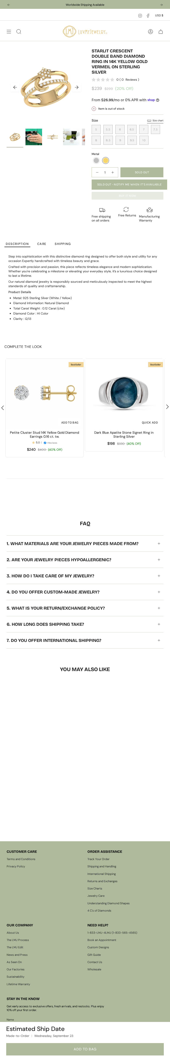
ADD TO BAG (85, 1049)
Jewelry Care (95, 896)
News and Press (17, 955)
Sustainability (15, 977)
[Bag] (161, 31)
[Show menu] (8, 31)
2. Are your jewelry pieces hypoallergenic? (59, 559)
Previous (15, 87)
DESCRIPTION (17, 244)
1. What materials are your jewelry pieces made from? (72, 543)
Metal (95, 154)
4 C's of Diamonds (99, 910)
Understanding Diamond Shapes (108, 903)
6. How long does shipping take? (45, 624)
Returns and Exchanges (102, 881)
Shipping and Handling (101, 866)
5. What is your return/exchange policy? (56, 608)
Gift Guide (94, 955)
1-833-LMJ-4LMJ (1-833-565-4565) (112, 933)
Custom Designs (98, 947)
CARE (41, 244)
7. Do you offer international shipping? (54, 640)
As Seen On (14, 962)
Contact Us (94, 962)
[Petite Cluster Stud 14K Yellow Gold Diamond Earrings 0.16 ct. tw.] (44, 394)
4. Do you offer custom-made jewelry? (53, 592)
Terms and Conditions (21, 859)
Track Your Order (98, 859)
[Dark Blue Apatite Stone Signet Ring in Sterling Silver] (124, 394)
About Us (13, 933)
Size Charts (94, 888)
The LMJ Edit (15, 947)
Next (76, 87)
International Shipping (101, 874)
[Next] (161, 5)
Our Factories (16, 969)
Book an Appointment (101, 940)
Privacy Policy (16, 866)
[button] (96, 160)
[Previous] (9, 5)
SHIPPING (63, 244)
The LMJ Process (18, 940)
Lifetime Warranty (18, 984)
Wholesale (94, 969)
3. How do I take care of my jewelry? (50, 575)
